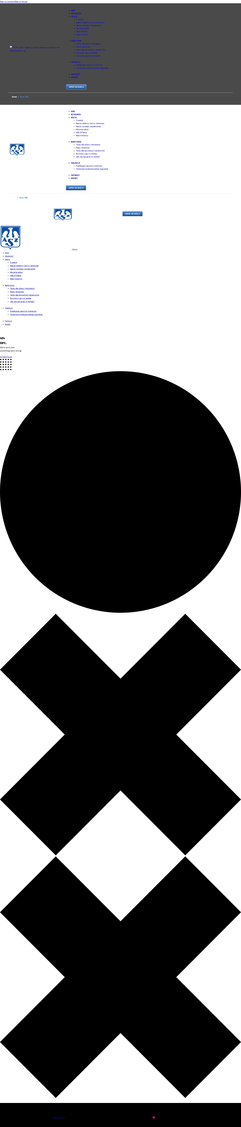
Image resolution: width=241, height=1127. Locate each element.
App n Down (59, 1117)
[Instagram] (154, 1117)
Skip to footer (21, 1)
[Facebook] (187, 1117)
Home (14, 97)
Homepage (6, 357)
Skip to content (7, 1)
